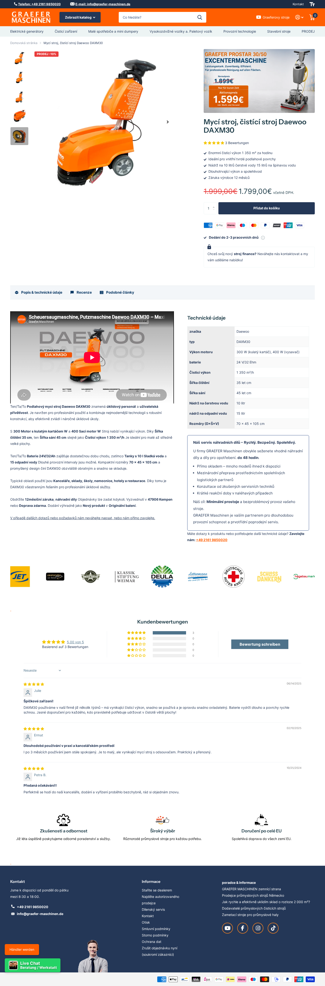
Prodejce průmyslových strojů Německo (253, 895)
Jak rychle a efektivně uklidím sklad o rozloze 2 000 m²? (266, 902)
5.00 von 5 (75, 642)
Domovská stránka (23, 43)
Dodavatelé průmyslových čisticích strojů (254, 908)
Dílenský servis (153, 909)
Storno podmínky (155, 935)
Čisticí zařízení (66, 31)
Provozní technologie (239, 31)
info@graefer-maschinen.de (40, 914)
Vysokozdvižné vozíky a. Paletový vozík (181, 31)
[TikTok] (273, 928)
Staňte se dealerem (157, 890)
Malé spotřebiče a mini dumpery (113, 31)
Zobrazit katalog (78, 17)
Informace (151, 881)
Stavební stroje (279, 31)
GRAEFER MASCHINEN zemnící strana (251, 889)
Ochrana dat (151, 942)
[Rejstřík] (299, 17)
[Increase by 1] (215, 204)
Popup (263, 237)
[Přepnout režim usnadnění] (312, 4)
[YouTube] (227, 928)
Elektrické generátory (27, 31)
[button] (167, 122)
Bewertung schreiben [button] (260, 644)
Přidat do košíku (266, 208)
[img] (34, 684)
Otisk (146, 922)
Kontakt (298, 4)
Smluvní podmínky (156, 929)
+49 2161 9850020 (211, 540)
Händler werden (22, 949)
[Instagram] (257, 928)
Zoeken (199, 17)
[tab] (38, 292)
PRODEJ (308, 31)
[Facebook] (242, 928)
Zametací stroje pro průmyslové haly (250, 915)
